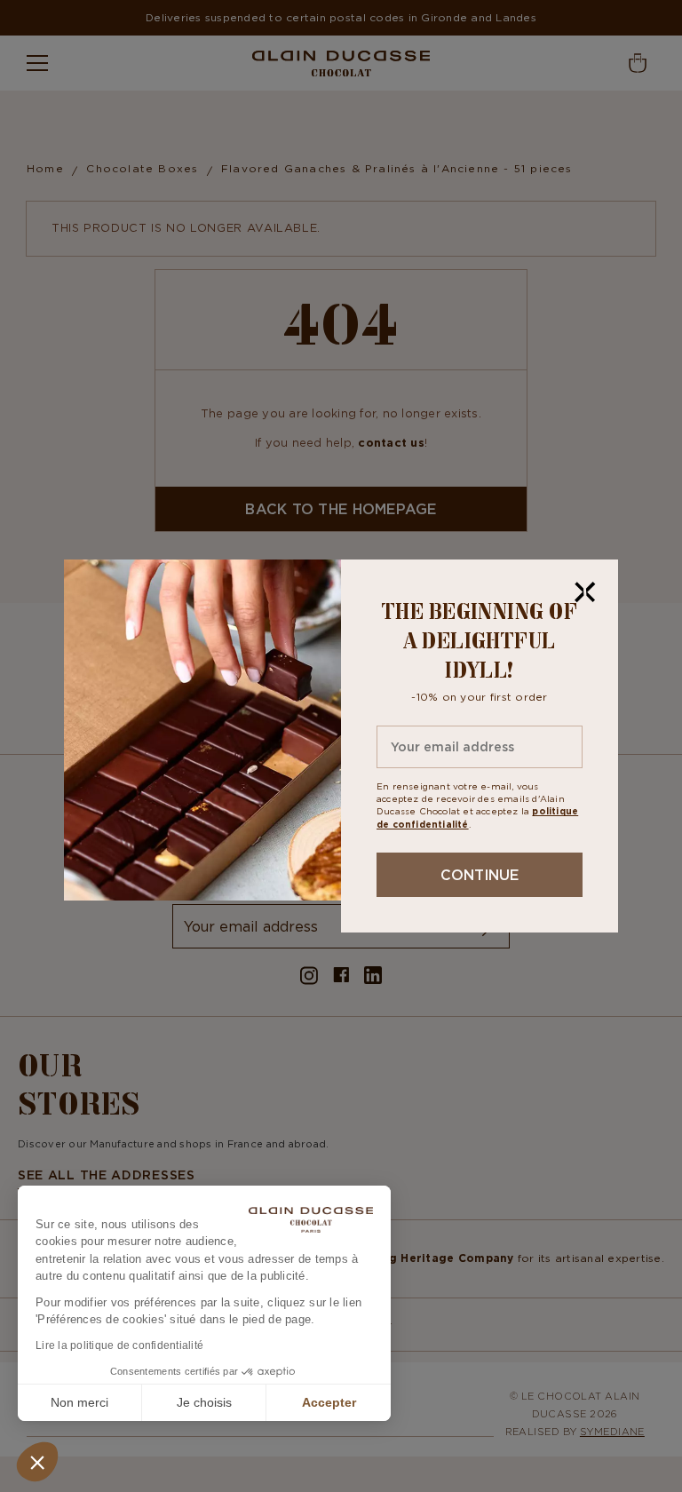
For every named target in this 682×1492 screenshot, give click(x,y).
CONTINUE (479, 875)
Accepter (329, 1402)
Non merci (79, 1402)
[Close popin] (585, 592)
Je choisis (204, 1402)
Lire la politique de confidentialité (119, 1345)
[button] (37, 1461)
